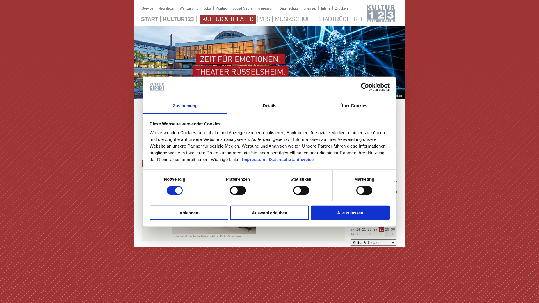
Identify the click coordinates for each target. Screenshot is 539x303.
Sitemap (309, 8)
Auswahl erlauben (269, 212)
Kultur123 (178, 20)
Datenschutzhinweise (291, 159)
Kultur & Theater (227, 20)
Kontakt (221, 8)
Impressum (253, 159)
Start (149, 20)
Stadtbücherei (340, 20)
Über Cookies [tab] (353, 105)
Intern (325, 8)
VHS (265, 20)
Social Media (242, 8)
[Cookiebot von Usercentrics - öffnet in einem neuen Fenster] (365, 87)
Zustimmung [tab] (185, 105)
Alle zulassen (350, 212)
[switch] (238, 190)
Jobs (207, 8)
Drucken (341, 8)
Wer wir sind (189, 8)
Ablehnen (188, 212)
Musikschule (294, 20)
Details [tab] (270, 105)
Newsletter (166, 8)
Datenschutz (288, 8)
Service (147, 8)
